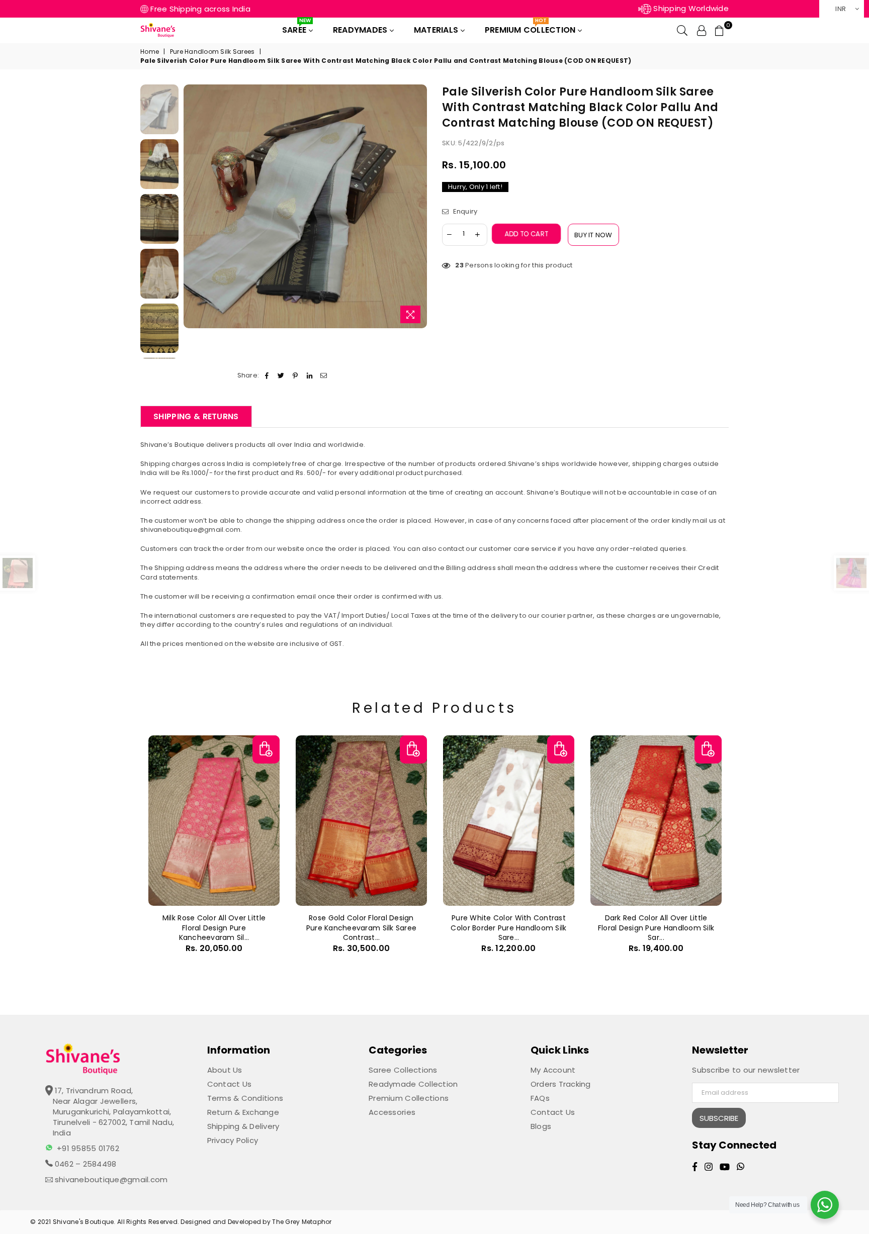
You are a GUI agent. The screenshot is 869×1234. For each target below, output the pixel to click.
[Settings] (701, 30)
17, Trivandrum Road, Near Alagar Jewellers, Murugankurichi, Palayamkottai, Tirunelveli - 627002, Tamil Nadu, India (114, 1111)
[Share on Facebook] (267, 375)
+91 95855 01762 (88, 1148)
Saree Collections (403, 1070)
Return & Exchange (243, 1112)
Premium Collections (409, 1098)
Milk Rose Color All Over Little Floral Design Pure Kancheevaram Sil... (214, 927)
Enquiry (464, 211)
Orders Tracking (561, 1084)
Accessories (392, 1112)
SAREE (296, 28)
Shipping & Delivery (243, 1126)
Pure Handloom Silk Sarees (212, 52)
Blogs (541, 1126)
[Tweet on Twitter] (281, 375)
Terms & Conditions (245, 1098)
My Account (553, 1070)
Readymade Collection (413, 1084)
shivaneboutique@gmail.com (110, 1179)
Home (149, 52)
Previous (192, 206)
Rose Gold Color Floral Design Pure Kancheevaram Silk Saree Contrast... (361, 927)
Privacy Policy (232, 1140)
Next (418, 206)
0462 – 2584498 (85, 1164)
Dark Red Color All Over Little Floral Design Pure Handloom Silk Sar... (656, 927)
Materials (437, 30)
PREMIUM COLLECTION (531, 28)
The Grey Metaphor (301, 1221)
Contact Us (229, 1084)
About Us (224, 1070)
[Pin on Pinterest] (295, 375)
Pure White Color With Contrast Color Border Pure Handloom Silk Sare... (508, 927)
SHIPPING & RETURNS (196, 416)
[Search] (682, 30)
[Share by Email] (323, 375)
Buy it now (593, 235)
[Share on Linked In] (309, 375)
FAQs (540, 1098)
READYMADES (361, 30)
